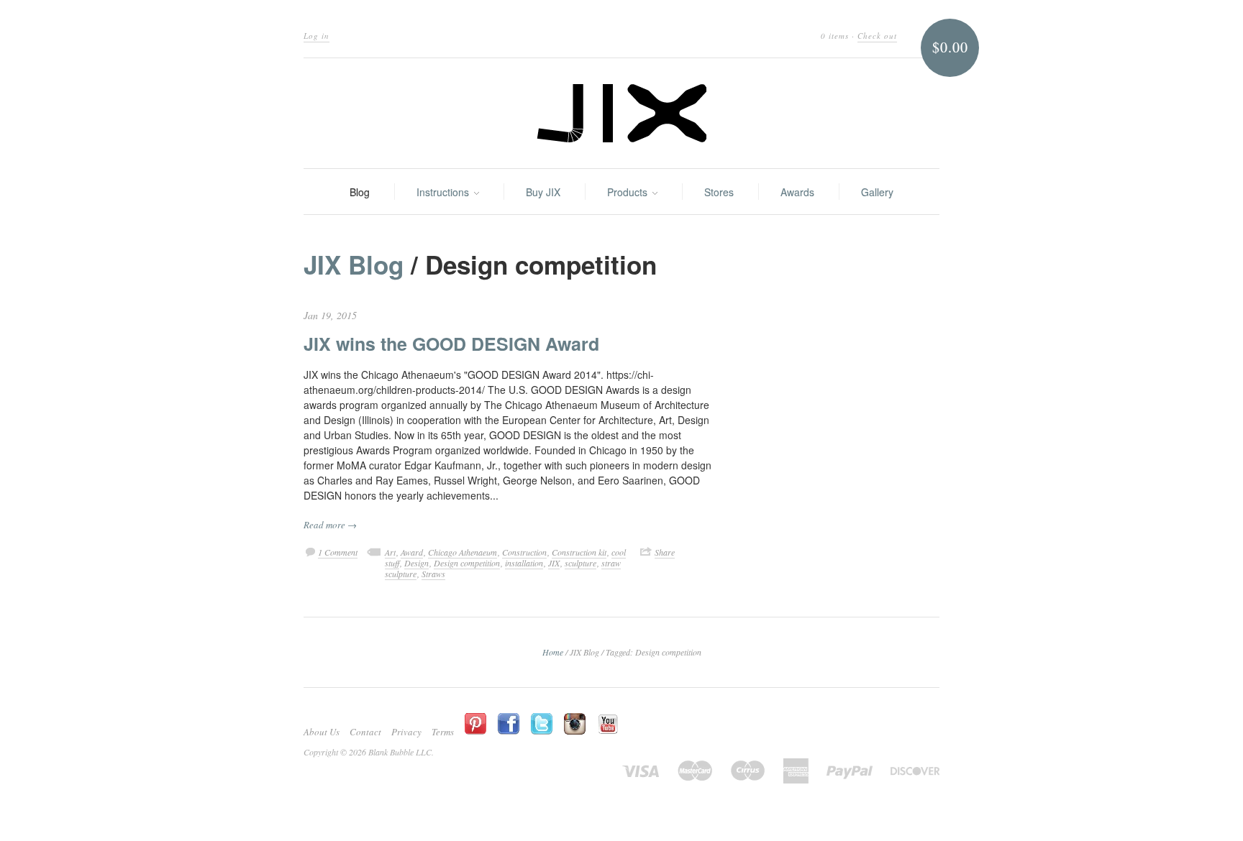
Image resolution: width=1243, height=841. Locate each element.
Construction (524, 552)
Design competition (467, 563)
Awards (797, 192)
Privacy (406, 732)
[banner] (621, 113)
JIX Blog (354, 264)
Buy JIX (543, 192)
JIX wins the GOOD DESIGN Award (451, 344)
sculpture (580, 563)
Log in (316, 35)
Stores (719, 192)
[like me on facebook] (512, 724)
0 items (835, 35)
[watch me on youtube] (611, 724)
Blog (360, 192)
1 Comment (338, 552)
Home (552, 652)
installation (524, 563)
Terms (443, 732)
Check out (877, 35)
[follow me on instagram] (578, 724)
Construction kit (579, 552)
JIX (554, 563)
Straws (433, 573)
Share (665, 552)
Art (390, 552)
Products (628, 192)
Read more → (330, 524)
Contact (365, 732)
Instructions (444, 192)
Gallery (877, 192)
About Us (322, 732)
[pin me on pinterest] (479, 724)
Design (416, 563)
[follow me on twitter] (545, 724)
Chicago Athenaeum (462, 552)
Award (412, 552)
